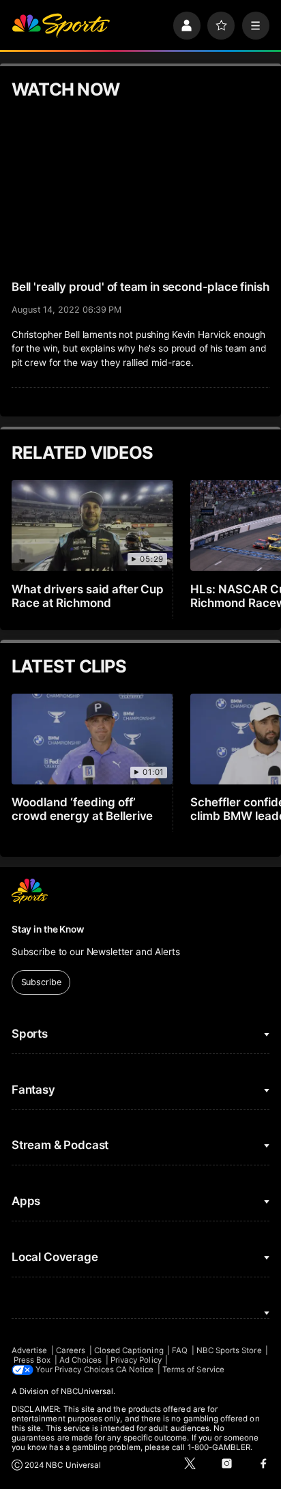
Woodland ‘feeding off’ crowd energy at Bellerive (82, 809)
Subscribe (41, 982)
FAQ (180, 1350)
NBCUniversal (87, 1391)
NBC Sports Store (229, 1350)
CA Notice (135, 1369)
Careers (70, 1350)
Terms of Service (193, 1369)
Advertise (30, 1350)
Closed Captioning (129, 1350)
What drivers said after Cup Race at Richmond (88, 596)
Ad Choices (80, 1360)
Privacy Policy (136, 1360)
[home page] (61, 25)
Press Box (32, 1360)
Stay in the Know (48, 929)
